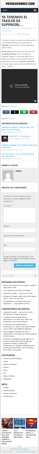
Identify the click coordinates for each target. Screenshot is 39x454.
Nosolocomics (22, 449)
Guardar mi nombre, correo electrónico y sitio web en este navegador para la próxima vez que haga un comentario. (19, 258)
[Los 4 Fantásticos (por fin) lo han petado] (19, 423)
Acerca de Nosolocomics (26, 451)
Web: (5, 245)
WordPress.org (8, 396)
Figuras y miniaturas (10, 364)
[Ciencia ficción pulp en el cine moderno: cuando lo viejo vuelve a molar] (7, 423)
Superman (12, 118)
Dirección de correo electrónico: (14, 236)
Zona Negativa (12, 106)
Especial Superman (21, 314)
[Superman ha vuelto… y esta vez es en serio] (31, 423)
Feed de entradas (9, 390)
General (5, 367)
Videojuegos (7, 379)
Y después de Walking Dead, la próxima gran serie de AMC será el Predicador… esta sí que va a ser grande (19, 348)
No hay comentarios (8, 132)
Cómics (5, 361)
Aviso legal (7, 451)
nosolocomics (6, 28)
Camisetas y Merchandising (12, 358)
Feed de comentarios (10, 393)
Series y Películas (27, 28)
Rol (4, 373)
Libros (5, 370)
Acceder (6, 387)
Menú (5, 10)
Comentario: (8, 206)
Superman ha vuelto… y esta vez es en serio (18, 293)
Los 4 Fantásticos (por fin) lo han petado (16, 290)
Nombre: (6, 226)
